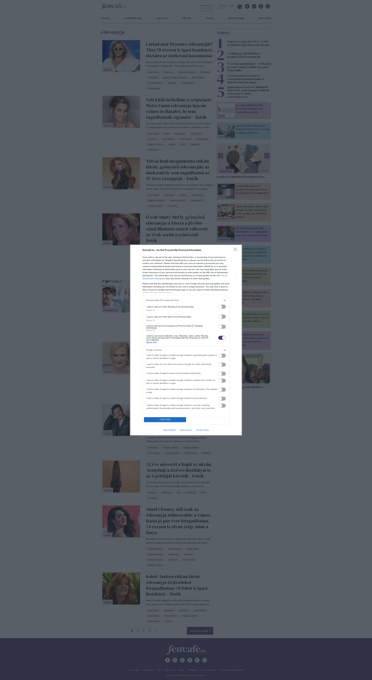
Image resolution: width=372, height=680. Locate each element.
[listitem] (186, 300)
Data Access (186, 430)
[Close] (236, 250)
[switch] (222, 307)
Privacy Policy (202, 430)
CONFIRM (165, 419)
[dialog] (186, 340)
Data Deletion (169, 430)
